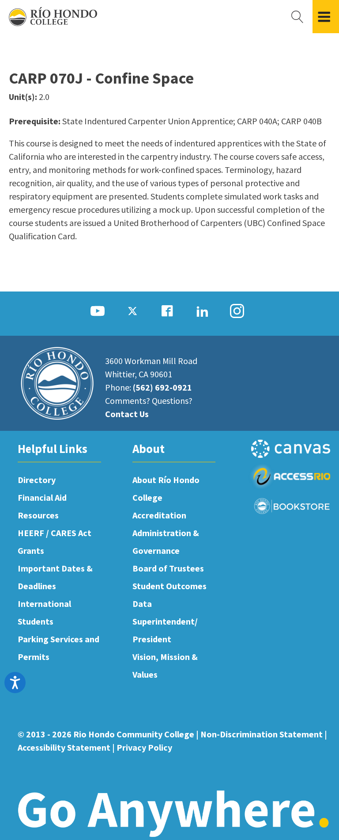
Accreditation (159, 515)
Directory (37, 479)
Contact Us (127, 413)
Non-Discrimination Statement (261, 734)
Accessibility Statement (64, 747)
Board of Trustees (168, 568)
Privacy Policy (144, 747)
